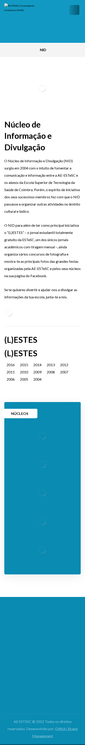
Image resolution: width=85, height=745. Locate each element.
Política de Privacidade (43, 693)
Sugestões (43, 680)
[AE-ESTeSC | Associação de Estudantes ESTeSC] (22, 21)
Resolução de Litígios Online (42, 700)
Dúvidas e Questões (42, 672)
